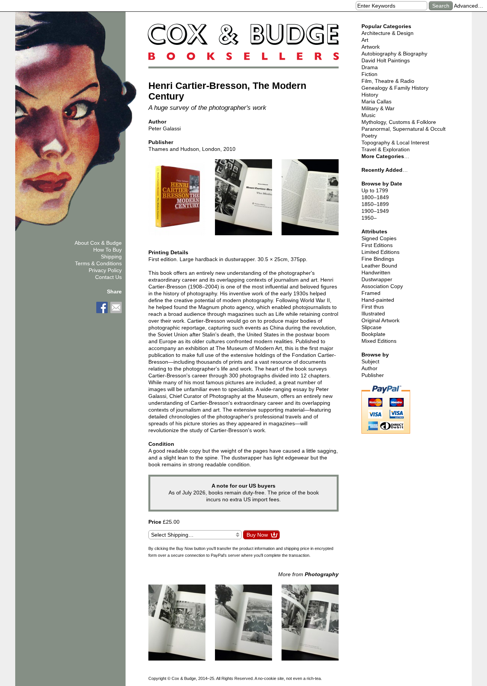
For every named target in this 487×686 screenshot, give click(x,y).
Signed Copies (378, 238)
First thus (372, 307)
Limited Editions (380, 252)
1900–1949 (375, 211)
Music (368, 115)
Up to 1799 (374, 190)
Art (364, 40)
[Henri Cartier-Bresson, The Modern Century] (176, 200)
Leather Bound (379, 266)
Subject (370, 361)
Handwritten (375, 272)
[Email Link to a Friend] (116, 307)
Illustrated (373, 314)
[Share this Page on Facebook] (102, 307)
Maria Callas (376, 101)
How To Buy (107, 250)
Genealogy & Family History (394, 88)
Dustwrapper (376, 279)
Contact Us (108, 277)
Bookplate (373, 334)
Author (369, 368)
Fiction (369, 74)
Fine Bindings (377, 259)
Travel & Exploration (385, 149)
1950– (369, 218)
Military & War (378, 108)
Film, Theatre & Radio (387, 81)
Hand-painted (377, 300)
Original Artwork (380, 320)
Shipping (111, 256)
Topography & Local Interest (395, 142)
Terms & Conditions (98, 263)
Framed (370, 293)
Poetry (369, 136)
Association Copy (382, 286)
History (369, 95)
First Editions (377, 245)
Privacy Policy (105, 270)
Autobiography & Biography (394, 54)
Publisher (372, 375)
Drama (369, 67)
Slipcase (371, 327)
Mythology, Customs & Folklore (398, 122)
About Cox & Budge (98, 243)
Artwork (370, 47)
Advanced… (468, 6)
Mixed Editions (378, 341)
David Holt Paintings (385, 60)
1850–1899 (375, 204)
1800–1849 (375, 197)
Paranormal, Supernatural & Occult (403, 129)
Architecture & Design (387, 33)
